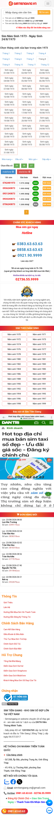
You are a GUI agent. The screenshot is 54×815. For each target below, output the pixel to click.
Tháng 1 (6, 53)
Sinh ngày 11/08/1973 (26, 95)
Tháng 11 (32, 65)
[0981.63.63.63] (49, 810)
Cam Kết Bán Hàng (12, 629)
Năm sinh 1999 (39, 404)
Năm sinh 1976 (14, 349)
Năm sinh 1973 (39, 339)
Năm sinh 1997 (39, 399)
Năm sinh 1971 (39, 334)
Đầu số (18, 159)
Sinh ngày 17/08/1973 (26, 111)
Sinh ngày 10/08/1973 (9, 95)
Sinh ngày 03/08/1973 (44, 71)
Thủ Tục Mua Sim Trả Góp (15, 639)
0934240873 (9, 199)
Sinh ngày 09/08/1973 (44, 87)
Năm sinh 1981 (39, 359)
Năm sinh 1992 (14, 389)
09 (17, 166)
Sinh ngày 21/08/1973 (44, 119)
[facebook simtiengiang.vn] (49, 803)
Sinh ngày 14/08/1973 (26, 103)
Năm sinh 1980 (14, 359)
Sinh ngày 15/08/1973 (44, 103)
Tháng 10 (18, 65)
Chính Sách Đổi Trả (12, 644)
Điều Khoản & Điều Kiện (14, 634)
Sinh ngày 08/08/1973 (26, 87)
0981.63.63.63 (16, 811)
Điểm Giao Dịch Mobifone (15, 675)
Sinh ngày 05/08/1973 (26, 79)
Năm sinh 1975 (39, 344)
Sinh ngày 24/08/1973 (44, 127)
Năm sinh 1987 (39, 374)
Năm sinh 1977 (39, 349)
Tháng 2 (18, 53)
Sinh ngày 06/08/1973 (44, 79)
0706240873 (9, 204)
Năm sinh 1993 (39, 389)
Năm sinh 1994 (14, 394)
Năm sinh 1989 (39, 379)
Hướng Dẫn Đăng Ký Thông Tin (17, 617)
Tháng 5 (6, 59)
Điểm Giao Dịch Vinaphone (15, 671)
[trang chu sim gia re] (23, 3)
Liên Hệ (7, 607)
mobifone (7, 172)
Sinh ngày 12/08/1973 (44, 95)
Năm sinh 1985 (39, 369)
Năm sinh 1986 (14, 374)
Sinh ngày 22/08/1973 (9, 127)
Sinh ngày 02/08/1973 (26, 71)
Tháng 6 (18, 59)
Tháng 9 (6, 65)
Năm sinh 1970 (14, 334)
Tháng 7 (30, 59)
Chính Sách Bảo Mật (12, 649)
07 (31, 166)
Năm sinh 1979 (39, 354)
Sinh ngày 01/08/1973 (9, 71)
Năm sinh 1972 (14, 339)
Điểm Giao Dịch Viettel (13, 666)
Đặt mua (47, 183)
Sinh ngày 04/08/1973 (9, 79)
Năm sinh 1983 (39, 364)
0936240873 (9, 188)
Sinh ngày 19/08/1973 (9, 119)
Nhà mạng (6, 159)
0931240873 (9, 193)
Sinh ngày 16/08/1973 (9, 111)
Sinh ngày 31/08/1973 (9, 151)
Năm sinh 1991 (39, 384)
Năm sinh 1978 (14, 354)
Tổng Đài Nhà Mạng (12, 661)
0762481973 (9, 183)
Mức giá (32, 159)
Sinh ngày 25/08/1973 (9, 135)
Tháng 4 (42, 53)
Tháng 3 (30, 53)
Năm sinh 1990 (14, 384)
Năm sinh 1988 (14, 379)
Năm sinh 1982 (14, 364)
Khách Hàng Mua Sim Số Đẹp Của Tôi (20, 680)
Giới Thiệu (8, 602)
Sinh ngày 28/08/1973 (9, 143)
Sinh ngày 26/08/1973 (26, 135)
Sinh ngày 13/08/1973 (9, 103)
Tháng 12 (45, 65)
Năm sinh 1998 (14, 404)
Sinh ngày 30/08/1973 (44, 143)
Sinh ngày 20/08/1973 (26, 119)
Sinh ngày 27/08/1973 (44, 135)
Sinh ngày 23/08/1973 (26, 127)
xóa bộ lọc (23, 172)
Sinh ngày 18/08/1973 (44, 111)
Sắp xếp (46, 159)
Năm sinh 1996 (14, 399)
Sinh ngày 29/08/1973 (26, 143)
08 (24, 166)
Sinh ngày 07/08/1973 (9, 87)
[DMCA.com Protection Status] (10, 704)
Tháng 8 (42, 59)
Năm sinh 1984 (14, 369)
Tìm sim (45, 12)
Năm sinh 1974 (14, 344)
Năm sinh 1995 (39, 394)
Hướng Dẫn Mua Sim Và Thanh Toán (20, 612)
